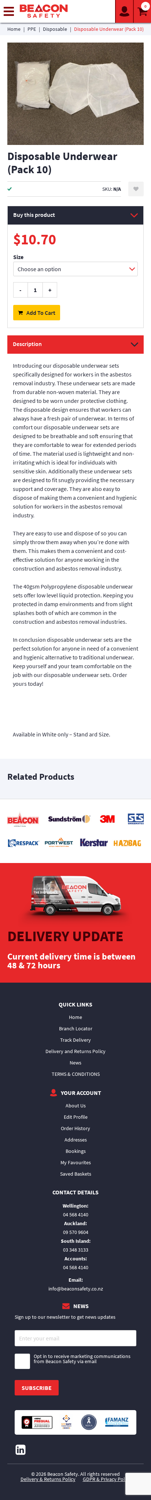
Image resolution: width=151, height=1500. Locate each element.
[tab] (75, 540)
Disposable (55, 29)
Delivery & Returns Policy (48, 1479)
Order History (75, 1128)
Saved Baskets (75, 1173)
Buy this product (34, 214)
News (75, 1062)
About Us (76, 1105)
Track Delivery (75, 1040)
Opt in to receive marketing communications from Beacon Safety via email (82, 1359)
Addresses (76, 1139)
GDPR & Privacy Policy (107, 1479)
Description (27, 343)
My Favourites (75, 1162)
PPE (31, 29)
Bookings (76, 1151)
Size (18, 257)
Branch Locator (75, 1028)
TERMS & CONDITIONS (76, 1074)
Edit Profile (76, 1117)
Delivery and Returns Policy (75, 1051)
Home (14, 29)
